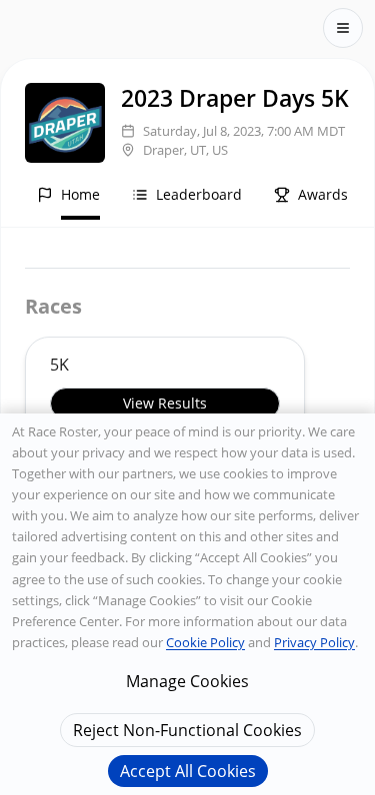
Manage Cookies (187, 681)
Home (80, 194)
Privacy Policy (314, 642)
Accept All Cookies (188, 771)
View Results (165, 403)
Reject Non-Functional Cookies (187, 730)
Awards (323, 194)
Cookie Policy (205, 642)
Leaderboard (199, 194)
